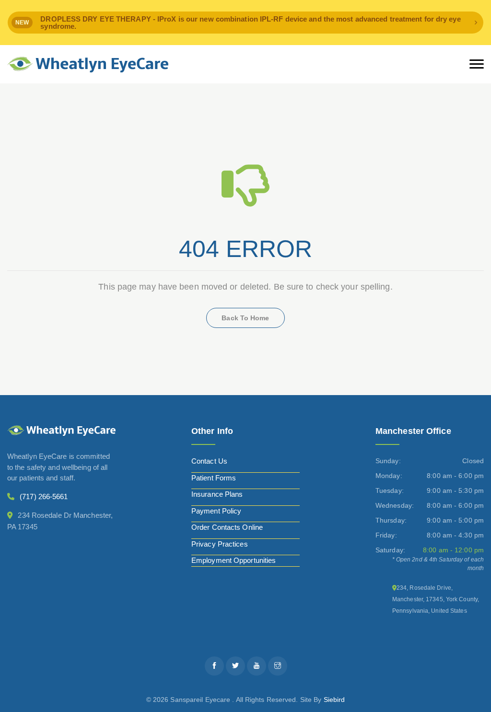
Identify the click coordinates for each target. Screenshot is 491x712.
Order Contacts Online (227, 527)
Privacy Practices (219, 544)
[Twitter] (235, 666)
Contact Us (209, 461)
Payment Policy (216, 511)
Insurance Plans (217, 494)
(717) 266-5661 (44, 496)
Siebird (334, 699)
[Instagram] (277, 666)
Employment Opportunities (233, 560)
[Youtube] (256, 666)
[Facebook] (214, 666)
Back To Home (245, 318)
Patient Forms (213, 478)
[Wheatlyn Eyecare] (87, 64)
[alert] (245, 23)
